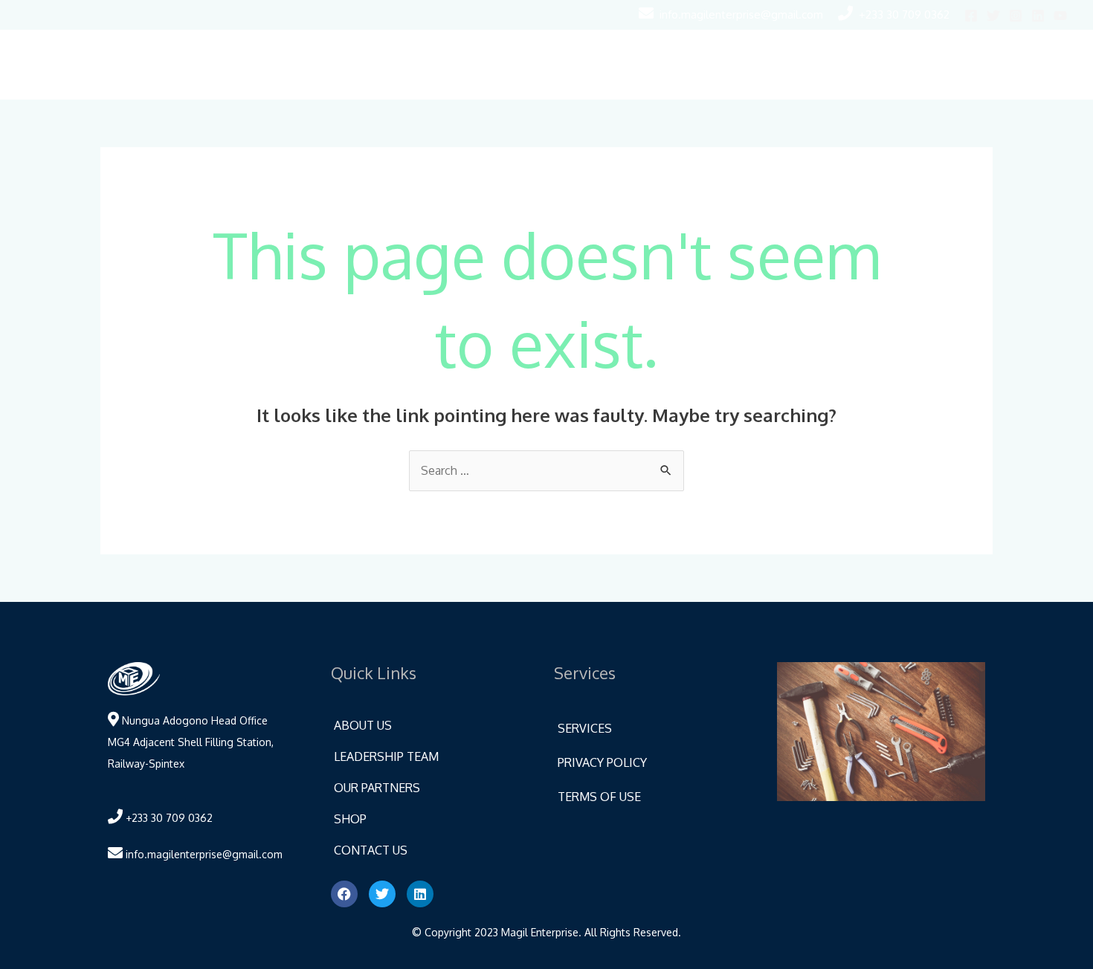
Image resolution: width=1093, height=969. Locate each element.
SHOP (350, 818)
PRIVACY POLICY (602, 762)
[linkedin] (1038, 15)
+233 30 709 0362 (904, 14)
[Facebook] (971, 15)
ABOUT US (363, 725)
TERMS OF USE (599, 796)
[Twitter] (993, 15)
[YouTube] (1060, 15)
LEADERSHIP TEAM (386, 756)
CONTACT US (370, 850)
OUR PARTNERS (377, 787)
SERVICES (585, 728)
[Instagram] (1015, 15)
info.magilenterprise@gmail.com (741, 14)
